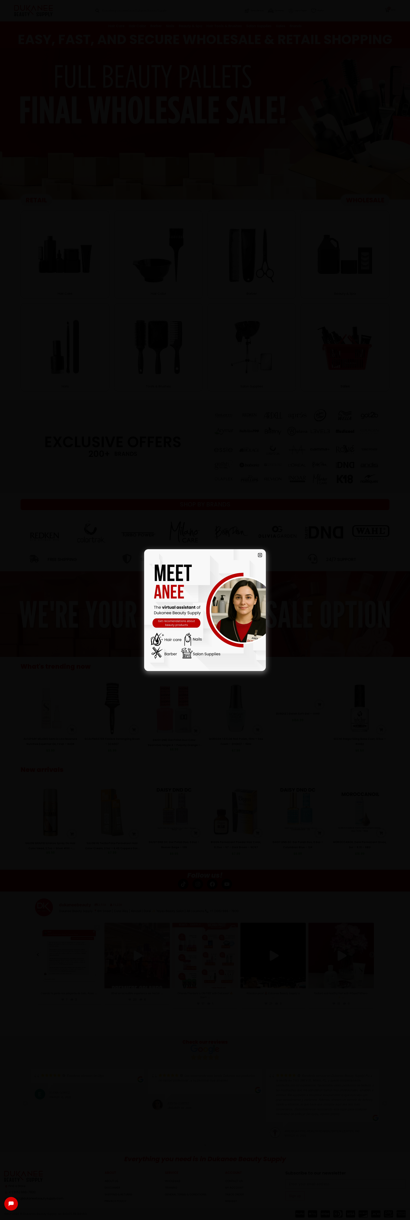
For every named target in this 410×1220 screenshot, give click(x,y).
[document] (205, 610)
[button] (260, 555)
